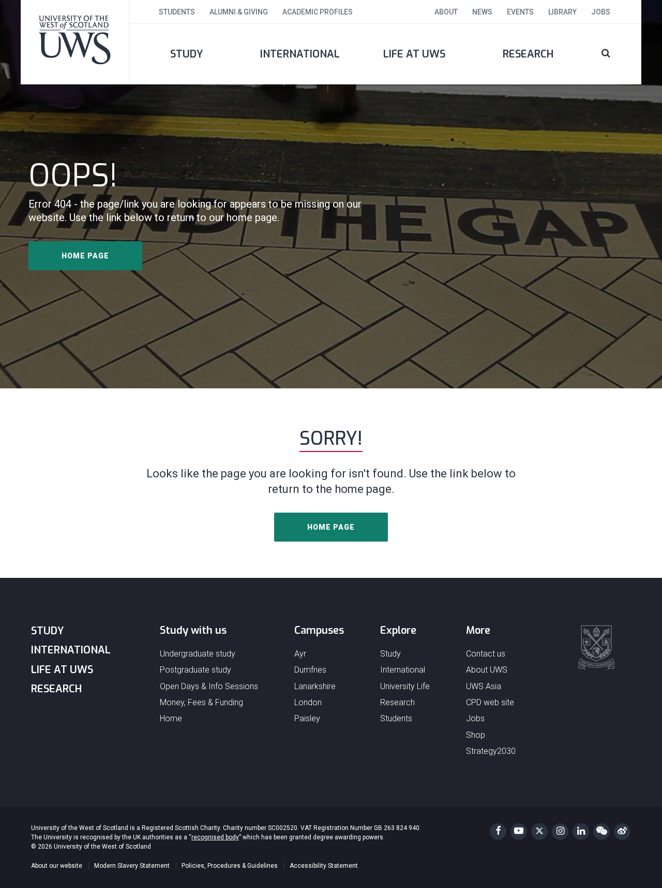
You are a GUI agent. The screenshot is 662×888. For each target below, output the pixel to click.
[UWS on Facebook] (498, 831)
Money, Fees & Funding (201, 702)
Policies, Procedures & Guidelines (230, 865)
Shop (475, 735)
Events (520, 12)
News (482, 12)
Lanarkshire (315, 686)
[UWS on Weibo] (622, 831)
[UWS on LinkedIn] (581, 831)
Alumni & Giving (238, 12)
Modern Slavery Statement (132, 865)
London (308, 702)
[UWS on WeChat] (601, 831)
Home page (85, 256)
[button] (613, 54)
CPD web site (490, 702)
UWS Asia (483, 686)
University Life (405, 686)
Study (186, 54)
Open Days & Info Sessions (209, 686)
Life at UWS (414, 54)
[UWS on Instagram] (560, 831)
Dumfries (310, 670)
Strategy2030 (491, 751)
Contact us (485, 654)
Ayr (300, 654)
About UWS (486, 670)
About (446, 12)
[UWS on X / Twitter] (539, 831)
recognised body (215, 837)
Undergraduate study (197, 654)
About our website (56, 865)
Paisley (307, 718)
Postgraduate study (195, 670)
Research (528, 54)
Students (177, 12)
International (300, 54)
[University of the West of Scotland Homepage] (75, 42)
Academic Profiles (317, 12)
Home (171, 718)
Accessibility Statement (324, 865)
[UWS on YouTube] (518, 831)
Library (562, 12)
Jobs (600, 12)
